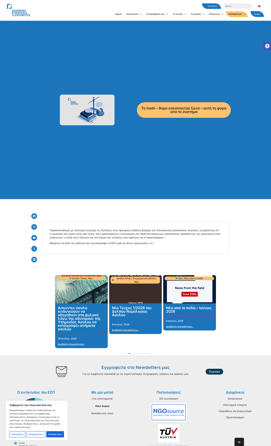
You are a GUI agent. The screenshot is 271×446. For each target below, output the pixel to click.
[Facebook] (34, 216)
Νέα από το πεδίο (193, 278)
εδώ (151, 243)
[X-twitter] (34, 249)
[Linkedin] (34, 259)
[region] (37, 420)
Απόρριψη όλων (35, 434)
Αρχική (118, 14)
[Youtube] (34, 238)
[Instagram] (34, 227)
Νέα (90, 278)
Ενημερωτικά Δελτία (144, 278)
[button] (267, 46)
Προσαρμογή (17, 434)
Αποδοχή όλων (55, 434)
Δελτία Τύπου (79, 278)
